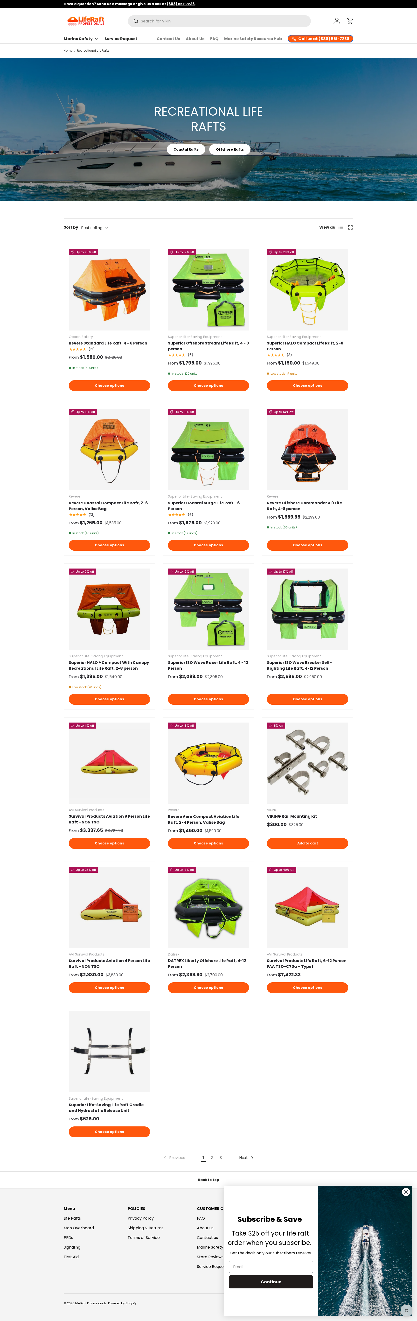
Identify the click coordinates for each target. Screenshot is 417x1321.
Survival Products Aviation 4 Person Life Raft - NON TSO (109, 963)
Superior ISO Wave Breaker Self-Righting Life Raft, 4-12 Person (299, 665)
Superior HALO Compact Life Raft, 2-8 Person (305, 346)
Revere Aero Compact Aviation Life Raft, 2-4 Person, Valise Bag (203, 819)
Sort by (71, 227)
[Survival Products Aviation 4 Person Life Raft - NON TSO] (109, 907)
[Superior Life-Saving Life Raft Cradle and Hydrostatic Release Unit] (109, 1051)
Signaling (72, 1247)
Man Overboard (79, 1228)
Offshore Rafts (230, 149)
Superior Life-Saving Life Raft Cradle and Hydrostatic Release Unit (106, 1107)
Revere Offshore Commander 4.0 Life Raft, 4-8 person (304, 506)
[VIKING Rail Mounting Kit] (307, 763)
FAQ (214, 39)
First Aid (71, 1257)
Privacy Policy (141, 1218)
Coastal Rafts (186, 149)
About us (205, 1228)
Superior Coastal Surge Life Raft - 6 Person (204, 506)
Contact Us (168, 39)
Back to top (208, 1179)
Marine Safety (78, 39)
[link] (174, 1158)
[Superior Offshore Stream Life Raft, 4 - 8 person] (208, 289)
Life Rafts (72, 1218)
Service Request (120, 39)
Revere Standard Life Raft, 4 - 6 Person (108, 343)
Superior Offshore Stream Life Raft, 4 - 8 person (208, 346)
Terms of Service (144, 1237)
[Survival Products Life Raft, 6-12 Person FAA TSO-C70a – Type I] (307, 907)
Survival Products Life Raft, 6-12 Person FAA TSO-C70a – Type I (307, 963)
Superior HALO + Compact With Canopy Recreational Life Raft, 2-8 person (109, 665)
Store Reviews (210, 1257)
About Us (195, 39)
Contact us (207, 1237)
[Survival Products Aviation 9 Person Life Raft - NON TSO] (109, 763)
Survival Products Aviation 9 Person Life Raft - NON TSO (109, 819)
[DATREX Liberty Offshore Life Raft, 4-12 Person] (208, 907)
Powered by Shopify (122, 1303)
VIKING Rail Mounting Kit (292, 816)
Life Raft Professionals (91, 1303)
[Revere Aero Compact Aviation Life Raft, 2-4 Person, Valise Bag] (208, 763)
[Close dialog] (406, 1192)
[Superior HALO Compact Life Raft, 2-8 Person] (307, 289)
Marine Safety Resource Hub (253, 39)
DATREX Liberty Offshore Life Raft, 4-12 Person (207, 963)
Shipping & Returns (145, 1228)
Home (68, 51)
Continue (271, 1282)
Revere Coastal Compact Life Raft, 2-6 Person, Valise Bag (108, 506)
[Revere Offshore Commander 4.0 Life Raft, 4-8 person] (307, 449)
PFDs (68, 1237)
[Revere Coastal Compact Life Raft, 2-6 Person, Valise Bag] (109, 449)
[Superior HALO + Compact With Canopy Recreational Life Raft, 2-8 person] (109, 609)
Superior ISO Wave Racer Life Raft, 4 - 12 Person (208, 665)
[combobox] (219, 21)
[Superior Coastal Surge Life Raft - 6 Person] (208, 449)
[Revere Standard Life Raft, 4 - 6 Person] (109, 289)
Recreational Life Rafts (93, 51)
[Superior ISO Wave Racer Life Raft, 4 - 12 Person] (208, 609)
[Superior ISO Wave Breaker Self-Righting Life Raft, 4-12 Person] (307, 609)
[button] (350, 21)
